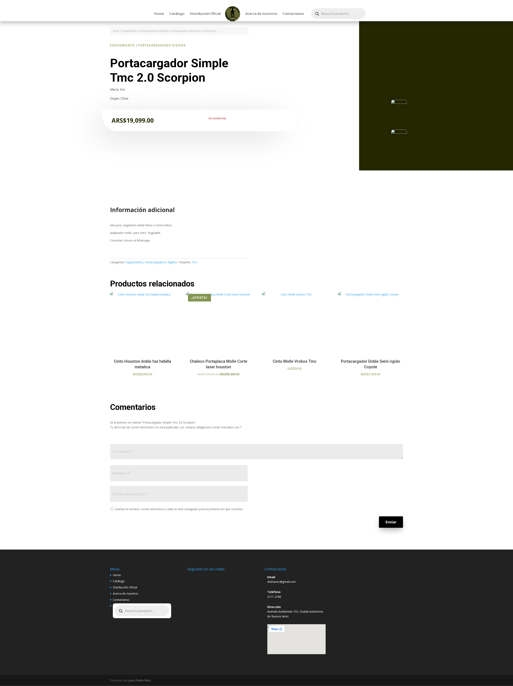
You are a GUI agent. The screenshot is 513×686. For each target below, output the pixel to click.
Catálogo (177, 14)
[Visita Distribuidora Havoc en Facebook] (201, 576)
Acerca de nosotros (261, 14)
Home (159, 14)
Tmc (194, 262)
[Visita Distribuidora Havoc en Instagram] (192, 576)
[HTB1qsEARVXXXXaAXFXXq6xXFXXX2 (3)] (399, 103)
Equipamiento (130, 30)
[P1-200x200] (399, 132)
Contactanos (293, 14)
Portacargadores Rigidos (154, 30)
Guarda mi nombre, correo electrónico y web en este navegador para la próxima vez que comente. (179, 509)
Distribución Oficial (205, 14)
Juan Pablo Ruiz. (139, 680)
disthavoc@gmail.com (281, 582)
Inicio (116, 30)
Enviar (391, 522)
